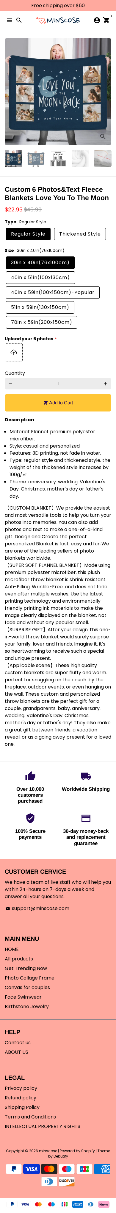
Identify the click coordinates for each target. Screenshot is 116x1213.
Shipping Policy (22, 1107)
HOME (12, 949)
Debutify (61, 1156)
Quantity (15, 373)
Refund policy (20, 1097)
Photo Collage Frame (29, 977)
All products (19, 958)
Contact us (18, 1042)
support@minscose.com (37, 908)
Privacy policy (21, 1088)
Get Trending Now (26, 968)
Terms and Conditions (30, 1116)
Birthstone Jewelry (27, 1006)
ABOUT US (16, 1052)
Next (105, 91)
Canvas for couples (27, 987)
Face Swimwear (23, 997)
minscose (48, 1150)
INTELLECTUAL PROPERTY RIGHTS (42, 1126)
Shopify (88, 1150)
